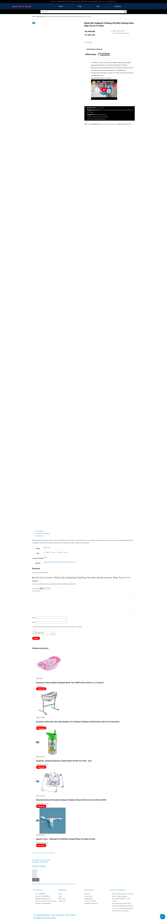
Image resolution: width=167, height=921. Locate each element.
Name (34, 617)
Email (34, 622)
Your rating (36, 588)
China (45, 557)
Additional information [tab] (43, 533)
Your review (36, 591)
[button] (4, 6)
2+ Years (58, 552)
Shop (80, 6)
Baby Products (41, 16)
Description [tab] (39, 531)
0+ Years (46, 552)
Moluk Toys (47, 547)
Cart (98, 6)
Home (61, 6)
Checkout (117, 6)
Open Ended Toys (112, 124)
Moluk (122, 124)
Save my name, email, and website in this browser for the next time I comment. (58, 626)
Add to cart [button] (41, 689)
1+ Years (52, 552)
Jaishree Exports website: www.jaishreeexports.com (60, 562)
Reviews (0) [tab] (39, 536)
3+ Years (65, 552)
